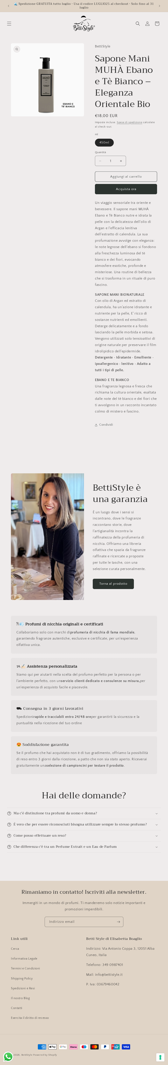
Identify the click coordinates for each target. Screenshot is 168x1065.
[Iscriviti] (118, 922)
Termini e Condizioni (25, 968)
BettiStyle (27, 1055)
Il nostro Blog (20, 998)
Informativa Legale (24, 958)
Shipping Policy (22, 978)
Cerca (15, 949)
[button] (9, 23)
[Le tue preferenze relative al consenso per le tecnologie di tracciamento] (160, 1057)
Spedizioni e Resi (23, 988)
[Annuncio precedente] (8, 6)
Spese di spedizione (129, 122)
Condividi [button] (106, 425)
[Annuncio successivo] (159, 6)
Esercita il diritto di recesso (30, 1018)
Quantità (100, 152)
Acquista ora (126, 189)
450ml (104, 142)
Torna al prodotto (113, 584)
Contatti (16, 1008)
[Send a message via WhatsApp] (8, 1057)
